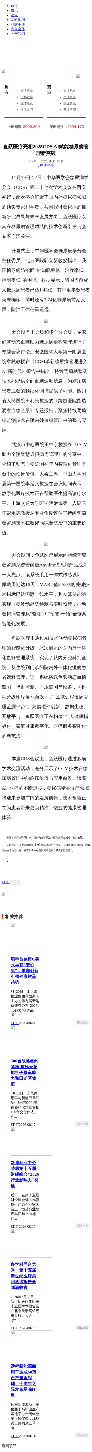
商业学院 (69, 109)
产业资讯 (69, 97)
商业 (49, 90)
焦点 (6, 90)
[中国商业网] (3, 71)
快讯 (14, 10)
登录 (32, 47)
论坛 (14, 15)
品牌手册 (18, 24)
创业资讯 (69, 103)
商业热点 (69, 91)
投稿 (50, 54)
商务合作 (18, 29)
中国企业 (82, 1022)
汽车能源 (82, 1435)
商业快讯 (82, 1123)
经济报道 (27, 91)
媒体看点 (27, 103)
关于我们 (18, 34)
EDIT (32, 161)
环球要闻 (27, 109)
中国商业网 (57, 837)
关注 (15, 882)
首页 (14, 6)
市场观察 (27, 97)
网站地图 (18, 20)
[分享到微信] (20, 867)
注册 (69, 47)
